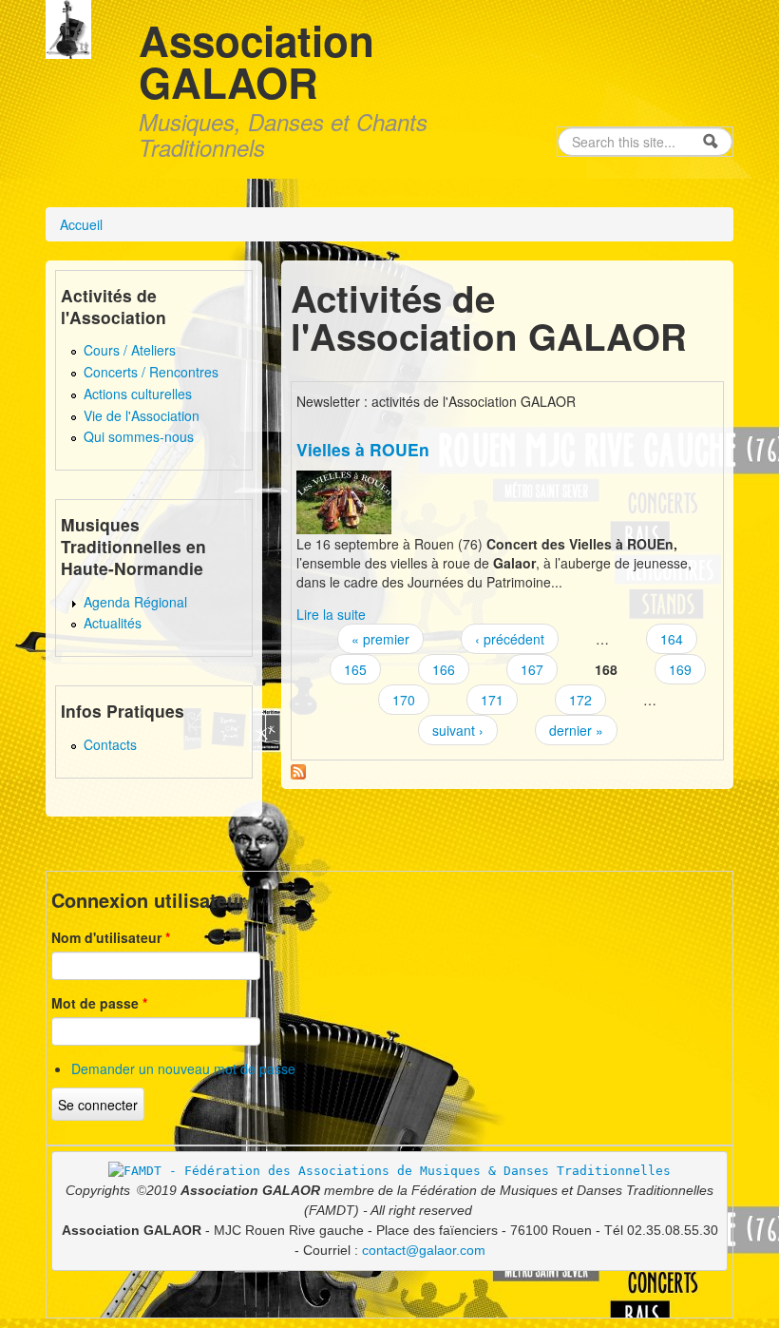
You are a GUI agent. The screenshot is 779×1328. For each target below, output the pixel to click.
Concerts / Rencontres (151, 371)
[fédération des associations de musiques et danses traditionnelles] (389, 1171)
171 (492, 699)
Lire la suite (331, 614)
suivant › (458, 730)
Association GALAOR (256, 61)
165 (355, 669)
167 (532, 669)
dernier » (576, 730)
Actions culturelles (138, 393)
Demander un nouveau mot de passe (183, 1068)
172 (580, 699)
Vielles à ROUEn (362, 449)
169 (680, 669)
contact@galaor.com (423, 1250)
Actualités (113, 622)
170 (403, 699)
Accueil (81, 224)
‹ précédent (509, 638)
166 (443, 669)
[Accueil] (68, 26)
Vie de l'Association (142, 415)
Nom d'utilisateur (110, 937)
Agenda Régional (135, 601)
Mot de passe (99, 1002)
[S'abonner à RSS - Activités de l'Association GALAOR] (298, 769)
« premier (380, 638)
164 (671, 638)
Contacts (110, 744)
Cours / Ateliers (130, 349)
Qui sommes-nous (139, 436)
